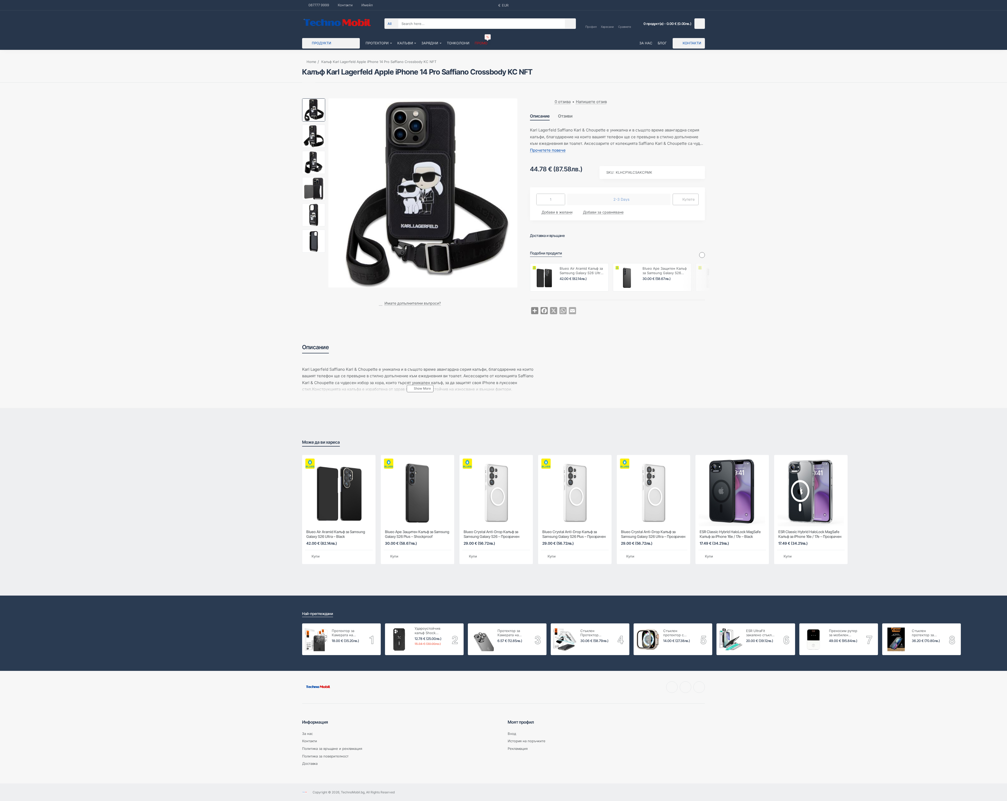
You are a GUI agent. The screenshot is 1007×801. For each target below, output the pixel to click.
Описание (540, 116)
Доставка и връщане (547, 235)
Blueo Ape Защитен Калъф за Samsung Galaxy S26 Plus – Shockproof (664, 270)
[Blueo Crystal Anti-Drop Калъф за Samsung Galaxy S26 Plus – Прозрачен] (574, 491)
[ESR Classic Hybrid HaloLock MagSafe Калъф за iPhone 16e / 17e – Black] (732, 491)
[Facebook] (672, 687)
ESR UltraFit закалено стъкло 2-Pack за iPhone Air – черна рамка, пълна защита (760, 633)
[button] (314, 100)
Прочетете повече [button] (548, 150)
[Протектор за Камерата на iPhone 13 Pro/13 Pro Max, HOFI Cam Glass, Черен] (482, 639)
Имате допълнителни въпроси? (412, 303)
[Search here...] (570, 23)
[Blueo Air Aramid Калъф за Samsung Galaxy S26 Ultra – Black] (544, 277)
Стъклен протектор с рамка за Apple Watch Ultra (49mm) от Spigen (678, 633)
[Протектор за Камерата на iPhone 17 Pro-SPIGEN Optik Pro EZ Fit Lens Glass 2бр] (316, 639)
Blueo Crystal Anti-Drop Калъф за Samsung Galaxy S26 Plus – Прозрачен (574, 534)
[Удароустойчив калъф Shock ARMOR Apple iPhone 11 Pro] (399, 639)
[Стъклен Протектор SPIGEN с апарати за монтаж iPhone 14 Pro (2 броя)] (565, 639)
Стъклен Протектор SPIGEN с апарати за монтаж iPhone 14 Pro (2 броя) (595, 633)
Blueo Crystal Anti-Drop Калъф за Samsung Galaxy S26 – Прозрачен (491, 534)
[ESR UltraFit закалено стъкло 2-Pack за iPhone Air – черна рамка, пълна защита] (730, 639)
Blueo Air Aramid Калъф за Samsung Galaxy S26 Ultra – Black (581, 270)
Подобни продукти (546, 253)
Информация (315, 722)
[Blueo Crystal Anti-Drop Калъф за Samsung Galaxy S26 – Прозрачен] (710, 277)
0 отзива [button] (563, 101)
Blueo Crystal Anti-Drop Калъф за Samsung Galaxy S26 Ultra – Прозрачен (653, 534)
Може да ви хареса (321, 442)
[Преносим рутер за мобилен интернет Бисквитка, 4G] (813, 639)
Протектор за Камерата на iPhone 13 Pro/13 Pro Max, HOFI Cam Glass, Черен (510, 633)
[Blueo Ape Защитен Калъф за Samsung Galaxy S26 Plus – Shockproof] (627, 277)
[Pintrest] (685, 687)
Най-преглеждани (317, 613)
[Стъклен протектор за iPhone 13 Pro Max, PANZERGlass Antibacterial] (896, 639)
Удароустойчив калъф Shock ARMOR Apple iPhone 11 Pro (427, 630)
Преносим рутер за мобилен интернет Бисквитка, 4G (843, 633)
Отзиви (565, 116)
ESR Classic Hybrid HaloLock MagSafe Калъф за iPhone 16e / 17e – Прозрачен (810, 534)
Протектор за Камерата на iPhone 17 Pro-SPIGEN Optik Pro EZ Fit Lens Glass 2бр (346, 633)
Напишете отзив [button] (591, 101)
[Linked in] (699, 687)
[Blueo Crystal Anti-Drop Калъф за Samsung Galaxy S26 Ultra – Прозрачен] (653, 491)
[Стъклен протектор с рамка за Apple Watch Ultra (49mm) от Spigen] (648, 639)
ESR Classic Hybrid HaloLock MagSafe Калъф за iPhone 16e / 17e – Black (730, 534)
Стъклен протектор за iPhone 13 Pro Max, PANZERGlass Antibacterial (923, 633)
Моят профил (521, 722)
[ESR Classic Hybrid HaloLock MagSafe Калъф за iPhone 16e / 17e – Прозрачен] (810, 491)
